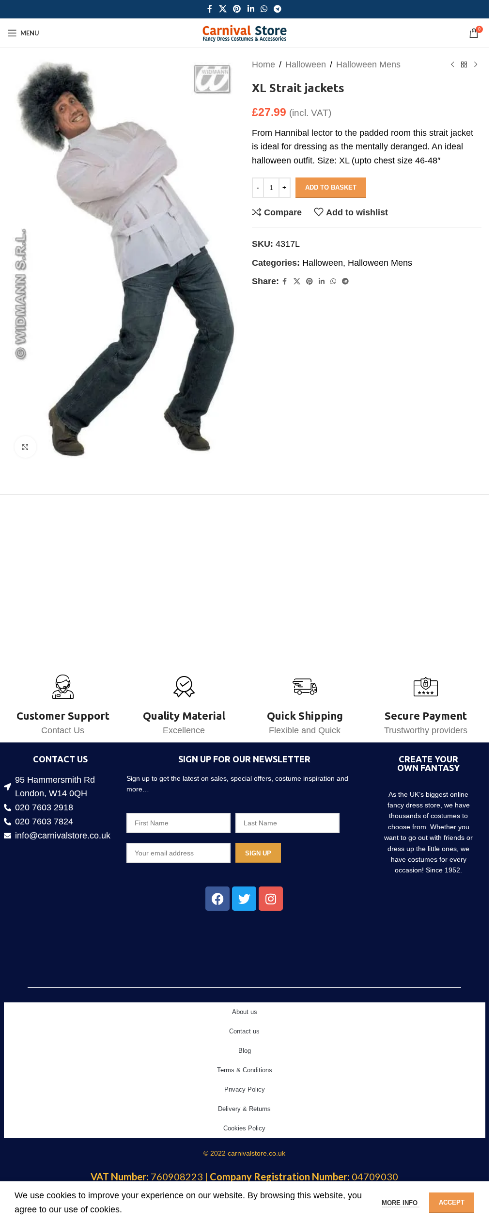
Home (263, 64)
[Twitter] (244, 898)
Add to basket (330, 187)
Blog (244, 1050)
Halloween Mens (368, 64)
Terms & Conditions (244, 1070)
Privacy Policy (244, 1089)
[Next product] (475, 64)
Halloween (305, 64)
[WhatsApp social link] (263, 8)
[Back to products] (464, 64)
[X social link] (223, 8)
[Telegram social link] (277, 8)
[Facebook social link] (210, 8)
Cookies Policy (244, 1128)
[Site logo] (244, 32)
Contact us (244, 1031)
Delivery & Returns (244, 1108)
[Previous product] (452, 64)
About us (244, 1011)
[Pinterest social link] (237, 8)
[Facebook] (217, 898)
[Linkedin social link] (250, 8)
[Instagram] (271, 898)
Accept (452, 1202)
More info (400, 1203)
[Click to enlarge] (25, 440)
